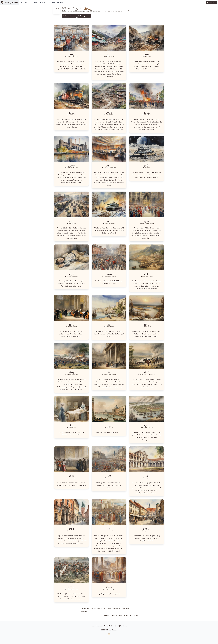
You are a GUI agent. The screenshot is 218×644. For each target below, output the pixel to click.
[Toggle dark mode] (203, 2)
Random (100, 626)
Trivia (106, 626)
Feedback (123, 626)
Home (93, 626)
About (117, 626)
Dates (111, 626)
